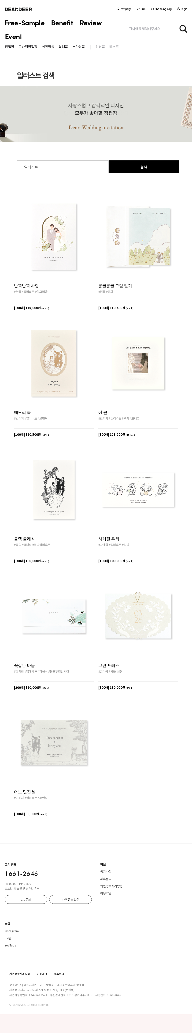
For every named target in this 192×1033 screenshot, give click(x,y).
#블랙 (17, 544)
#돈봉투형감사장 (58, 671)
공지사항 (105, 871)
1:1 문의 (26, 899)
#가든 (112, 671)
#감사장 (19, 671)
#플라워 (103, 671)
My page (126, 9)
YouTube (10, 945)
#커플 (17, 291)
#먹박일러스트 (41, 544)
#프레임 (135, 418)
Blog (8, 938)
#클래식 (27, 544)
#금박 (120, 671)
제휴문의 (105, 879)
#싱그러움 (41, 291)
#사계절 (103, 544)
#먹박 (125, 544)
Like (143, 9)
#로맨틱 (43, 418)
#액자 (125, 418)
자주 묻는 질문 (70, 899)
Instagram (12, 931)
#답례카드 (31, 671)
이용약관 (105, 893)
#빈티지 (19, 418)
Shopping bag (163, 9)
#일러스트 (28, 291)
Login (184, 9)
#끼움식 (43, 671)
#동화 (109, 291)
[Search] (183, 28)
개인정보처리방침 (111, 886)
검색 (143, 167)
